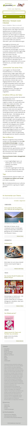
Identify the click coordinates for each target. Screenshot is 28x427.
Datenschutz (7, 406)
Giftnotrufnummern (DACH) (10, 416)
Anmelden (16, 200)
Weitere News (20, 236)
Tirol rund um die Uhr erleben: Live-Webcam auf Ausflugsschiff (13, 208)
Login (13, 9)
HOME (5, 16)
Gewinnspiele (8, 243)
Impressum (6, 405)
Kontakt (9, 9)
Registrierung (17, 9)
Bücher (5, 357)
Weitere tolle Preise (18, 268)
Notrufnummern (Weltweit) (10, 414)
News (5, 356)
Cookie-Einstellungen (9, 409)
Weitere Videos (19, 306)
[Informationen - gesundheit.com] (14, 5)
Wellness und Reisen (9, 354)
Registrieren (22, 200)
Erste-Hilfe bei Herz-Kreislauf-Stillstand (13, 417)
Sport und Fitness (8, 353)
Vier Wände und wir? (10, 313)
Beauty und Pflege (8, 351)
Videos (5, 359)
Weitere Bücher (19, 341)
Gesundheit (6, 349)
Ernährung (6, 350)
